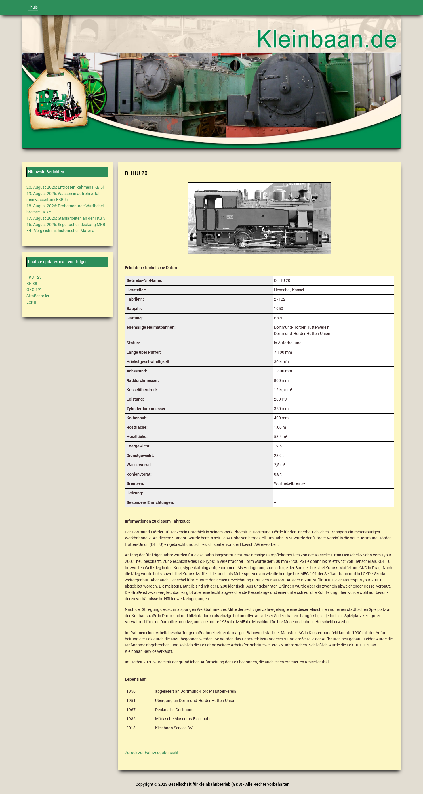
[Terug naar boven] (411, 784)
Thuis (33, 7)
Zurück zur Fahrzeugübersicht (151, 752)
